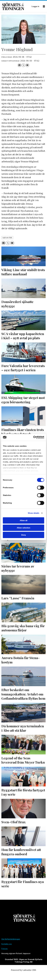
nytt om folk (7, 238)
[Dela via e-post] (27, 65)
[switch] (40, 488)
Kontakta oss (6, 944)
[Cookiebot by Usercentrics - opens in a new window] (33, 437)
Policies (4, 949)
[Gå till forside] (16, 6)
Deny (23, 535)
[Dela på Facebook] (19, 65)
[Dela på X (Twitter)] (23, 65)
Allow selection (23, 528)
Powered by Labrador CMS (23, 970)
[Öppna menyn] (44, 6)
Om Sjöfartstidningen (10, 939)
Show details (33, 513)
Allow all (23, 520)
